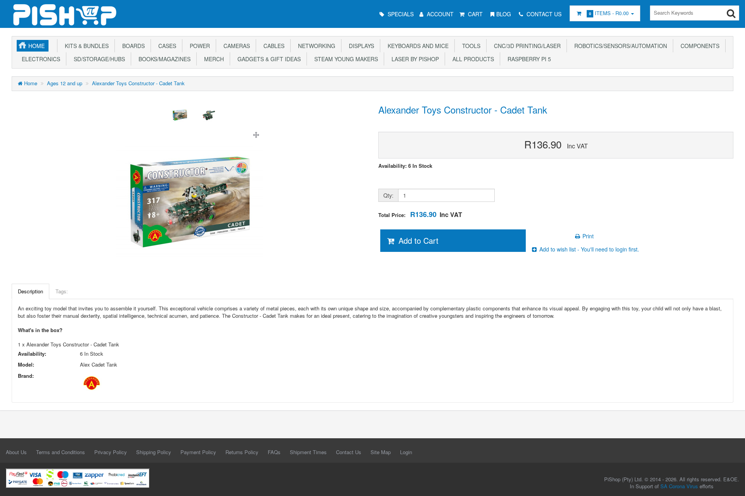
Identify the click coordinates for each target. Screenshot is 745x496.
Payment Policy (198, 452)
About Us (16, 452)
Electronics (39, 59)
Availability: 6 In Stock (405, 165)
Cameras (235, 46)
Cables (272, 46)
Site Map (381, 452)
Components (698, 46)
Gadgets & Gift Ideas (267, 59)
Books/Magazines (163, 59)
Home (36, 46)
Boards (132, 46)
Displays (360, 46)
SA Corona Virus (679, 486)
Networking (315, 46)
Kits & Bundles (85, 46)
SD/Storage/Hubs (98, 59)
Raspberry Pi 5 (527, 59)
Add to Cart (417, 240)
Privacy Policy (110, 452)
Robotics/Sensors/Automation (619, 46)
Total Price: (420, 214)
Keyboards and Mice (417, 46)
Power (198, 46)
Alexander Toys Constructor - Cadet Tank (138, 83)
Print (587, 236)
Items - (609, 13)
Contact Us (348, 452)
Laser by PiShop (413, 59)
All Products (471, 59)
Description (30, 291)
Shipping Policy (153, 452)
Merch (212, 59)
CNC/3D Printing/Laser (526, 46)
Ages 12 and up (64, 83)
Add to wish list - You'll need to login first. (588, 249)
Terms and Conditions (60, 452)
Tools (469, 46)
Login (406, 452)
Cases (165, 46)
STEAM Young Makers (344, 59)
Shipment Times (308, 452)
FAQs (274, 452)
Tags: (61, 291)
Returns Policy (241, 452)
